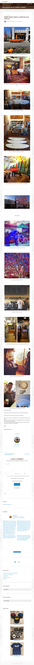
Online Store (29, 3)
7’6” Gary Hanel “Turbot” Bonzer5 (8, 574)
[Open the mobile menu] (32, 1)
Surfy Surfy (9, 21)
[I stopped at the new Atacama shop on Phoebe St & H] (10, 528)
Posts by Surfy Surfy (17, 446)
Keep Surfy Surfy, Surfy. (6, 577)
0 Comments (20, 21)
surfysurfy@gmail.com (6, 5)
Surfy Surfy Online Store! (8, 429)
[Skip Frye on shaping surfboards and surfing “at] (10, 542)
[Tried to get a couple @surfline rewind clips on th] (24, 542)
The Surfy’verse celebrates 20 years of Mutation (10, 573)
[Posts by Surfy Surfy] (5, 21)
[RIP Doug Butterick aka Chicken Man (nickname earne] (24, 528)
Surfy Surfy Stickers (17, 640)
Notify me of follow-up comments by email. (17, 478)
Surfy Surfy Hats (17, 624)
